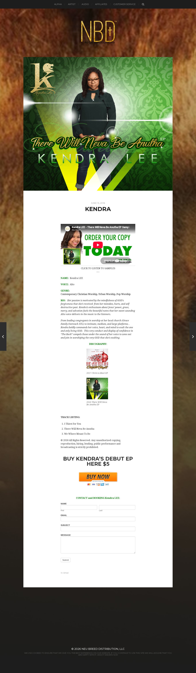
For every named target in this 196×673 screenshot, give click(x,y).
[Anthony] (193, 336)
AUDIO (85, 4)
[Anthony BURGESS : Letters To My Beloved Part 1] (3, 336)
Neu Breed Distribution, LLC (103, 649)
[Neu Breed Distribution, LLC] (98, 33)
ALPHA (58, 4)
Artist (66, 573)
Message (66, 535)
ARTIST (71, 4)
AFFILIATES (101, 4)
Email (64, 515)
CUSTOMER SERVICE (124, 4)
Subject (65, 525)
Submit (65, 560)
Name (64, 504)
